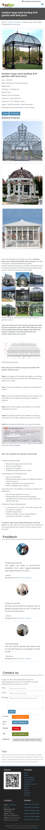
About (26, 775)
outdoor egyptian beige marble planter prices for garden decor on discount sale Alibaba (32, 813)
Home (26, 773)
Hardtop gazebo (31, 755)
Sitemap (34, 828)
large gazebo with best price (24, 757)
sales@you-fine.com (20, 717)
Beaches (27, 786)
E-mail (5, 113)
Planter (26, 790)
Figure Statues (29, 777)
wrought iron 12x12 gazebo (30, 761)
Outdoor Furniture (30, 784)
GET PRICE (15, 113)
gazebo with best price (18, 755)
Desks (26, 788)
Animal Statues (29, 780)
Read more (22, 155)
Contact (26, 795)
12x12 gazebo (6, 755)
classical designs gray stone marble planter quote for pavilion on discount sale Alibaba (32, 810)
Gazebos (18, 22)
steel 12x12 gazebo (14, 761)
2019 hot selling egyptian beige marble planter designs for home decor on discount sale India (32, 816)
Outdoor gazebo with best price (16, 759)
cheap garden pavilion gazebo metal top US (32, 819)
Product (10, 22)
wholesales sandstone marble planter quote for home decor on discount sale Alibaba (32, 807)
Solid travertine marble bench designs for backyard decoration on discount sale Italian (32, 804)
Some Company (25, 577)
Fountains (27, 782)
